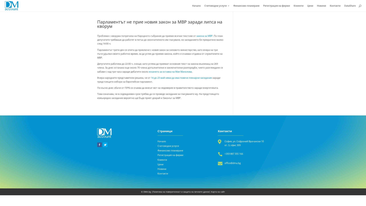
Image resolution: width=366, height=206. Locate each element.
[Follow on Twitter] (105, 144)
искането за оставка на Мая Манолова (170, 71)
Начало (196, 6)
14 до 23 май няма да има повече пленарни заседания (181, 77)
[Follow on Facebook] (99, 144)
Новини (321, 6)
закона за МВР (204, 35)
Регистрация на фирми (276, 6)
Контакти (335, 6)
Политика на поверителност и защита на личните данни (181, 191)
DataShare (350, 6)
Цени (310, 6)
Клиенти (299, 6)
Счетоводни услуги (215, 6)
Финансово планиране (246, 6)
